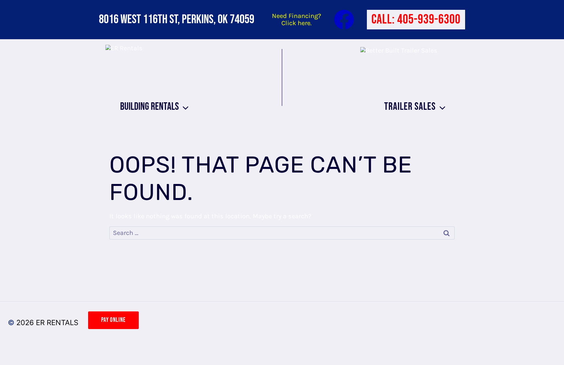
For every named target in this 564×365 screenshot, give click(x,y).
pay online (113, 320)
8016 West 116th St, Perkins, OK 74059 (176, 19)
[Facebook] (344, 19)
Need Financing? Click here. (296, 19)
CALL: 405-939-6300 (416, 19)
